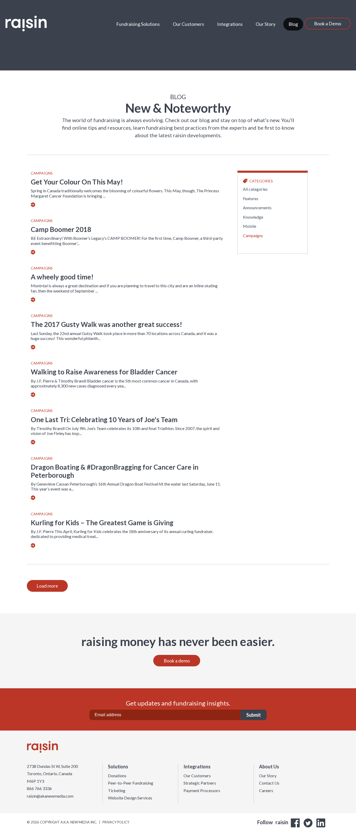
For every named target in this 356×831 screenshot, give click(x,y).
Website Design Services (130, 798)
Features (250, 198)
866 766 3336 (39, 788)
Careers (266, 790)
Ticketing (116, 790)
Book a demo (177, 660)
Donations (117, 775)
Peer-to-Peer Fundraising (130, 783)
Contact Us (269, 783)
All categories (255, 189)
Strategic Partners (199, 783)
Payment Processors (201, 790)
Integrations (230, 24)
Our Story (265, 24)
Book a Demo (327, 23)
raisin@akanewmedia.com (50, 796)
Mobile (249, 226)
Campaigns (42, 173)
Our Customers (188, 24)
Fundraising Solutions (138, 24)
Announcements (257, 207)
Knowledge (253, 216)
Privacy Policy (115, 822)
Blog (293, 24)
